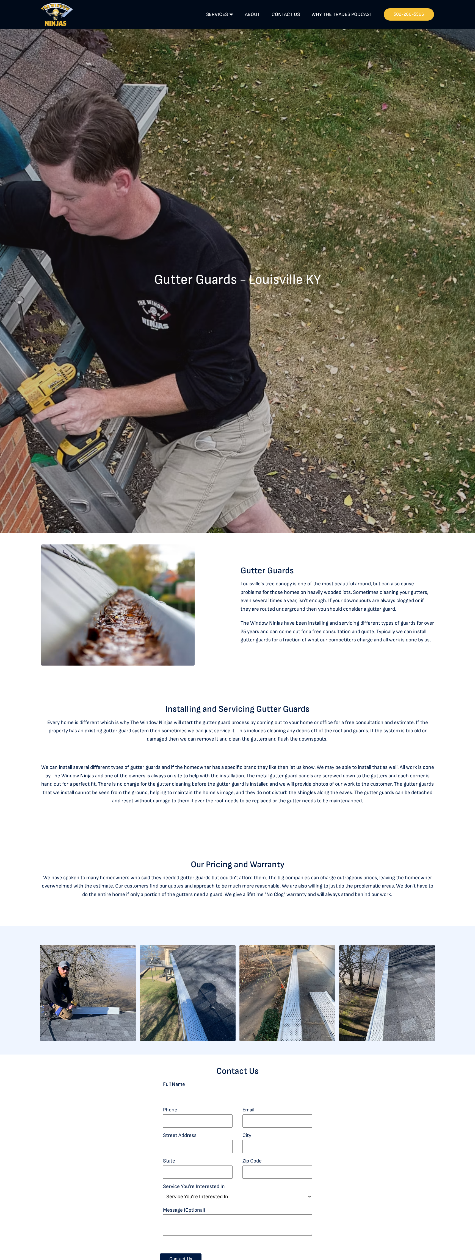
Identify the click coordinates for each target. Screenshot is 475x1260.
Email (248, 1110)
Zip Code (252, 1161)
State (169, 1161)
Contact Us (281, 14)
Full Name (174, 1084)
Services (212, 14)
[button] (88, 993)
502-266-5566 (408, 14)
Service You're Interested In (194, 1186)
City (246, 1135)
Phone (170, 1110)
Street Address (180, 1135)
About (248, 14)
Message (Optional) (184, 1210)
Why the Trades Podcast (339, 14)
